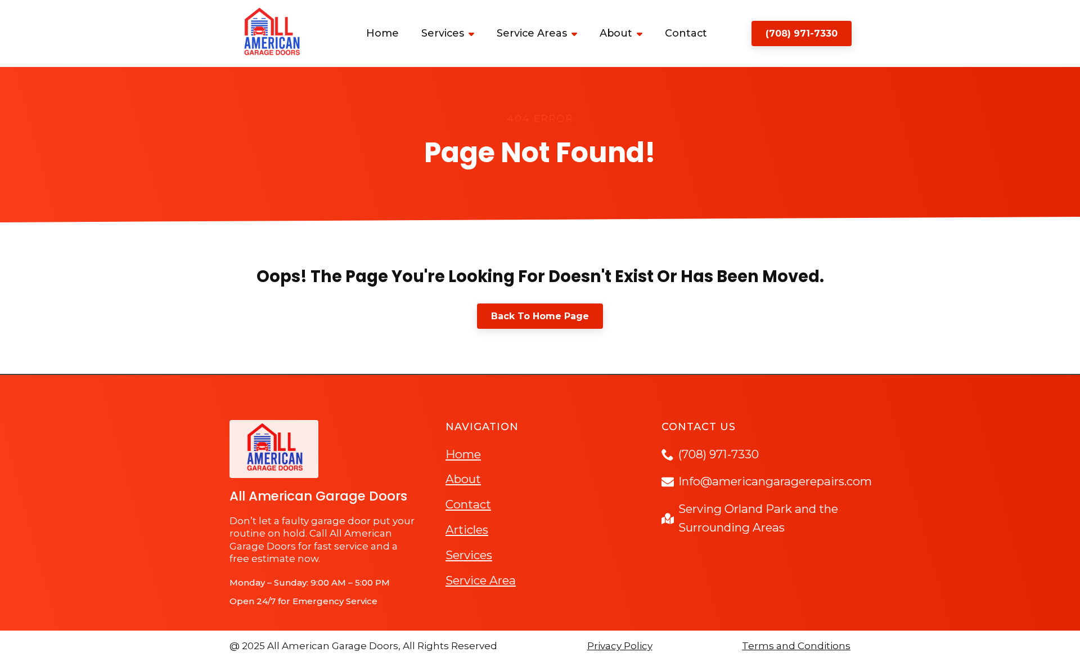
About (616, 33)
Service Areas (532, 33)
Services (442, 33)
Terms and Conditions (796, 645)
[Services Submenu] (474, 33)
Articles (467, 529)
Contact (686, 33)
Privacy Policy (619, 645)
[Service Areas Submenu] (577, 33)
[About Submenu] (643, 33)
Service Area (481, 580)
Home (382, 33)
